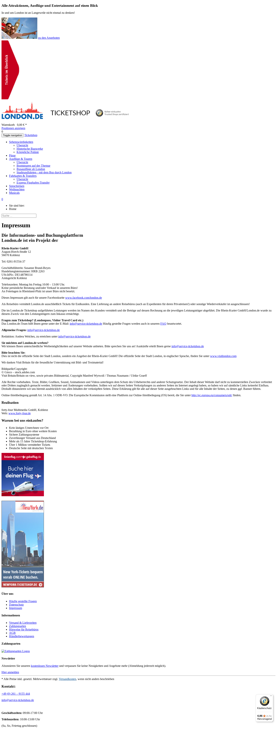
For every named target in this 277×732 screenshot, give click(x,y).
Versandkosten (67, 679)
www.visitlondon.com (223, 356)
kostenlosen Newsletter (44, 665)
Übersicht (22, 145)
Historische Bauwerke (30, 148)
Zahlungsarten (17, 626)
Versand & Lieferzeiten (23, 622)
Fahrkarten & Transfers (23, 175)
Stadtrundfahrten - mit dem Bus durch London (44, 172)
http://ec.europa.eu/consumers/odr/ (211, 395)
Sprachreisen (16, 186)
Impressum (15, 608)
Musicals (14, 192)
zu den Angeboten (49, 37)
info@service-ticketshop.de (86, 323)
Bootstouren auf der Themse (33, 165)
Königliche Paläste (28, 152)
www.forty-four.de (19, 413)
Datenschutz (16, 604)
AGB (12, 632)
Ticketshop (30, 135)
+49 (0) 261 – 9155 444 (16, 693)
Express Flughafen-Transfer (33, 182)
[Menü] (271, 696)
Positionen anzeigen (13, 128)
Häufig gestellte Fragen (23, 601)
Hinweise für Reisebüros (23, 629)
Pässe (12, 155)
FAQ (163, 323)
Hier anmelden (10, 672)
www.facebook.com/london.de (83, 297)
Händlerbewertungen (21, 636)
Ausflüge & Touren (20, 158)
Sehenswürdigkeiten (21, 141)
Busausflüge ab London (31, 169)
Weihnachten (16, 189)
